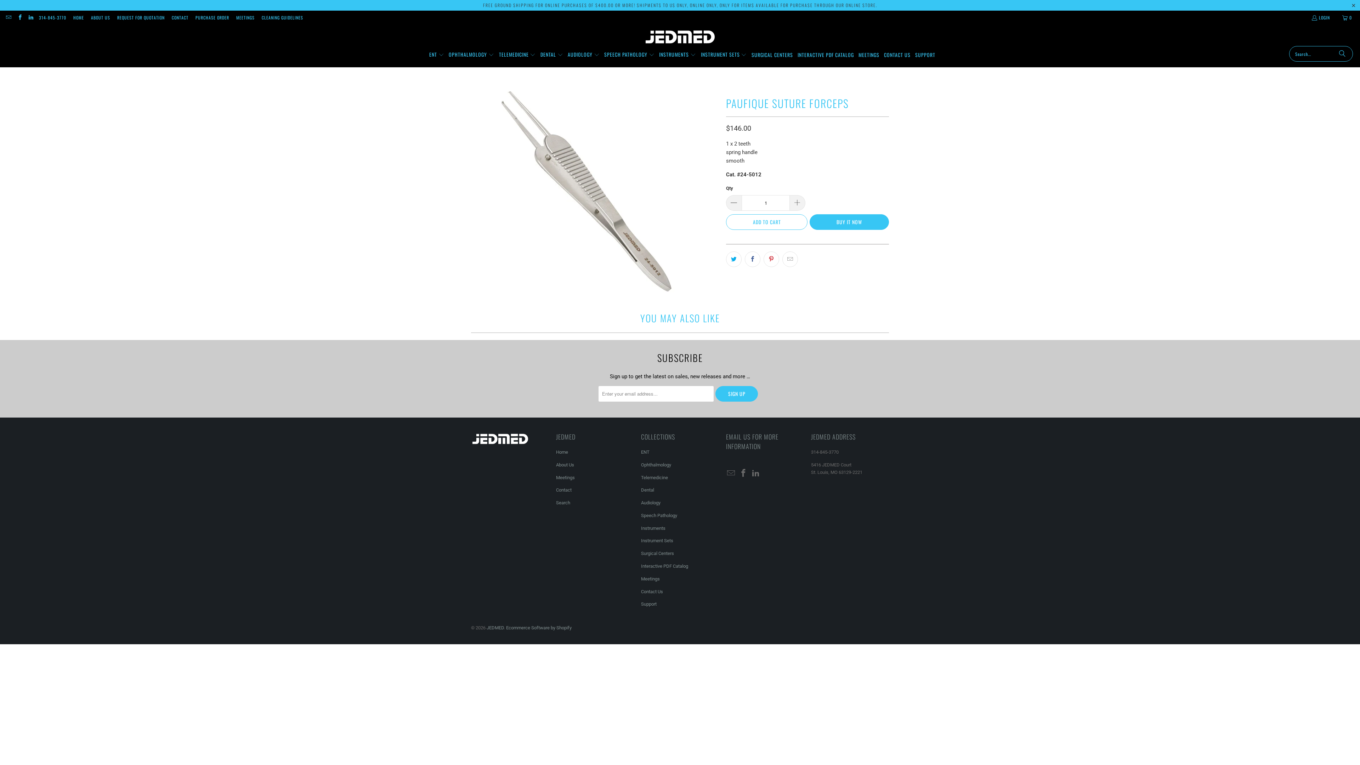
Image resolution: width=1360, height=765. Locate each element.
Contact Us (652, 591)
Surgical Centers (657, 553)
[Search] (1342, 54)
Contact (180, 18)
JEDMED (495, 627)
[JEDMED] (680, 37)
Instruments (653, 528)
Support (649, 604)
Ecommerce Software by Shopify (539, 627)
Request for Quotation (141, 18)
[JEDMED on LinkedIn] (31, 18)
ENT (645, 452)
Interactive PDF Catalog (664, 566)
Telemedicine (654, 477)
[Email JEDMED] (8, 18)
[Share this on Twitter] (734, 259)
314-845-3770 (52, 18)
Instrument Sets (657, 540)
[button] (436, 55)
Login (1324, 18)
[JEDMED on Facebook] (19, 18)
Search (563, 502)
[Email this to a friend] (790, 259)
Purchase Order (212, 18)
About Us (100, 18)
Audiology (651, 502)
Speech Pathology (659, 515)
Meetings (245, 18)
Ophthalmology (656, 465)
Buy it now (849, 222)
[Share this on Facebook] (752, 259)
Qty (729, 188)
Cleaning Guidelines (282, 18)
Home (78, 18)
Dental (647, 490)
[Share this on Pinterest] (771, 259)
